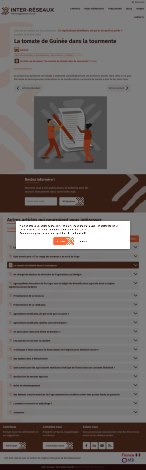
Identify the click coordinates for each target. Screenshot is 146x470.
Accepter (61, 241)
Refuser (84, 241)
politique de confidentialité (71, 233)
